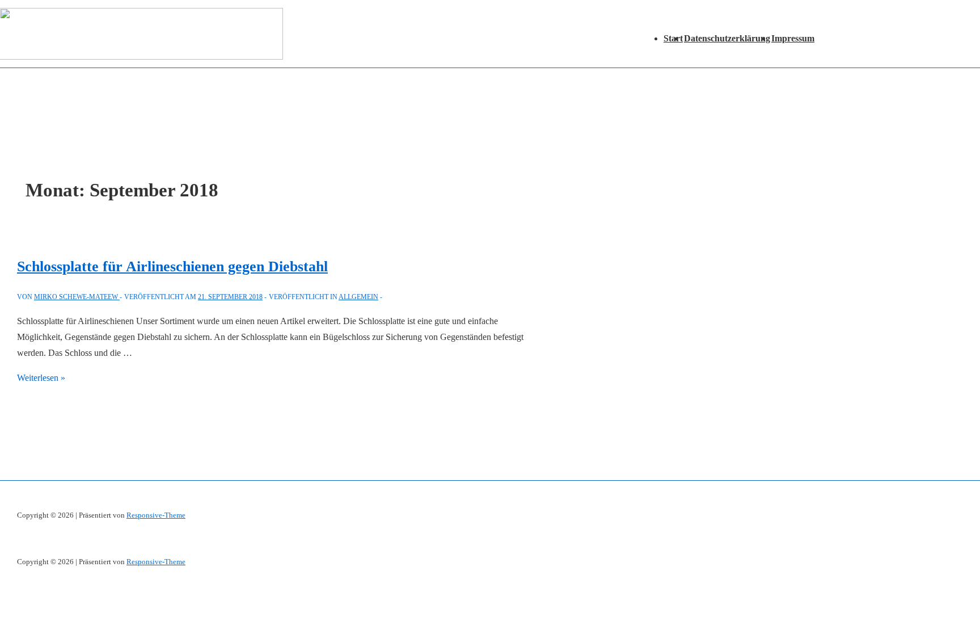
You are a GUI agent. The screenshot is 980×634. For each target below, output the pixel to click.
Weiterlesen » (41, 378)
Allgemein (358, 297)
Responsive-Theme (155, 515)
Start (673, 38)
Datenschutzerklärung (727, 38)
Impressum (792, 38)
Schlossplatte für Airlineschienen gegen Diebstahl (172, 266)
